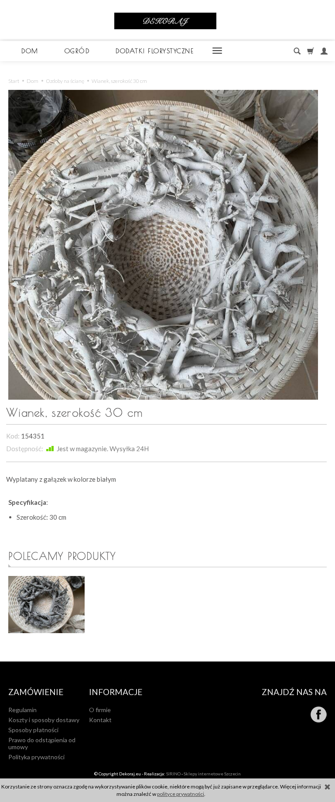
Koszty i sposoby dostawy (43, 719)
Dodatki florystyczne (155, 51)
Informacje (115, 692)
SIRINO (173, 773)
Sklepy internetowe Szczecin (212, 773)
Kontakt (100, 719)
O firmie (100, 709)
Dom (29, 51)
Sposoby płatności (33, 729)
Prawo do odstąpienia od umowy (41, 743)
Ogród (77, 51)
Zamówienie (35, 692)
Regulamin (22, 709)
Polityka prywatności (36, 757)
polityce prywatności (180, 794)
